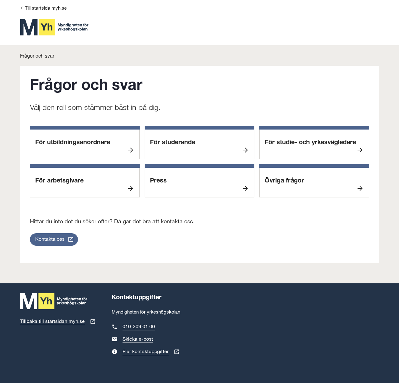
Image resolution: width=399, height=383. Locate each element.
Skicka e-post (138, 339)
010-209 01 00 (139, 327)
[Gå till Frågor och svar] (54, 27)
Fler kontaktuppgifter (146, 352)
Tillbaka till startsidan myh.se (52, 321)
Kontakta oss (50, 239)
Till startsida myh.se (46, 8)
